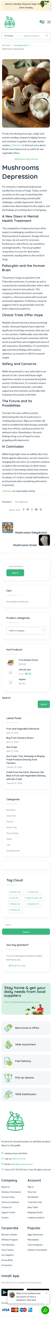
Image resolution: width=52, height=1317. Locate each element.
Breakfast (10, 810)
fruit (14, 898)
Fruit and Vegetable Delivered (22, 728)
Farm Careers (7, 1250)
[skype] (40, 509)
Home (7, 45)
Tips (8, 845)
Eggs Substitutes (35, 1234)
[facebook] (23, 509)
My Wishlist (33, 1197)
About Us (5, 1187)
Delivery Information (11, 1192)
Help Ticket (32, 1207)
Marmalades (33, 1239)
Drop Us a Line (18, 965)
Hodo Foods (34, 898)
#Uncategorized (21, 502)
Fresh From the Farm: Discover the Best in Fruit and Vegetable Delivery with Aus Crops (25, 775)
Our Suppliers (7, 1255)
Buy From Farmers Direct (20, 737)
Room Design (12, 833)
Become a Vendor (9, 1234)
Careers (5, 1217)
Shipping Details (35, 1212)
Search (15, 572)
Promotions (6, 1265)
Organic (33, 904)
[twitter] (28, 509)
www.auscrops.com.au (26, 158)
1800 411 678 (18, 1158)
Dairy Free (11, 816)
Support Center (8, 1212)
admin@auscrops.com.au (21, 1164)
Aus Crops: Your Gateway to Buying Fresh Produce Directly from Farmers (25, 759)
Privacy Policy (8, 1197)
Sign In (30, 1187)
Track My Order (34, 1202)
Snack (15, 909)
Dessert (9, 821)
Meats (15, 904)
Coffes (33, 892)
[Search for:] (26, 925)
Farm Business (8, 1244)
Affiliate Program (9, 1239)
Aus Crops (11, 747)
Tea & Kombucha (35, 1244)
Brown (15, 892)
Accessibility (7, 1260)
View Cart (32, 1192)
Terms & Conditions (10, 1202)
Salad (9, 839)
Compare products (35, 1217)
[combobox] (11, 36)
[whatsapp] (32, 509)
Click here (17, 145)
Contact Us (6, 1207)
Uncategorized (21, 45)
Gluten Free (11, 827)
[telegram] (36, 509)
